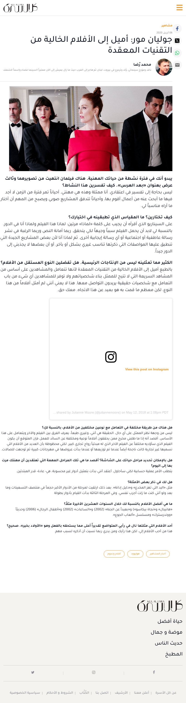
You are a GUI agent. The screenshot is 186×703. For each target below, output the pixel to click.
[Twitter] (177, 40)
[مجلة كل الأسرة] (93, 605)
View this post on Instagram (147, 369)
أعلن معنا (141, 693)
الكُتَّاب (84, 693)
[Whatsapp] (177, 52)
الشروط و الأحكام (59, 693)
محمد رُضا (142, 65)
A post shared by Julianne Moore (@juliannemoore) (84, 412)
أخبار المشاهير (158, 554)
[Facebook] (177, 28)
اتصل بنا (101, 693)
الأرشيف (121, 693)
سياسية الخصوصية (25, 693)
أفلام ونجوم (114, 554)
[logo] (20, 7)
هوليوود (135, 554)
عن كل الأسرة (165, 693)
